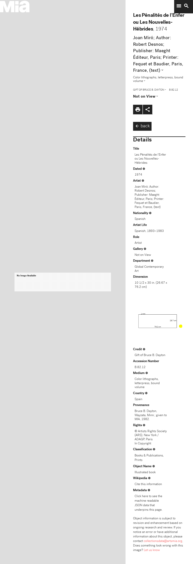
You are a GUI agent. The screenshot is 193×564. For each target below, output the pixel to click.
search (186, 6)
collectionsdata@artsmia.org (163, 541)
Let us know (152, 550)
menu (179, 6)
